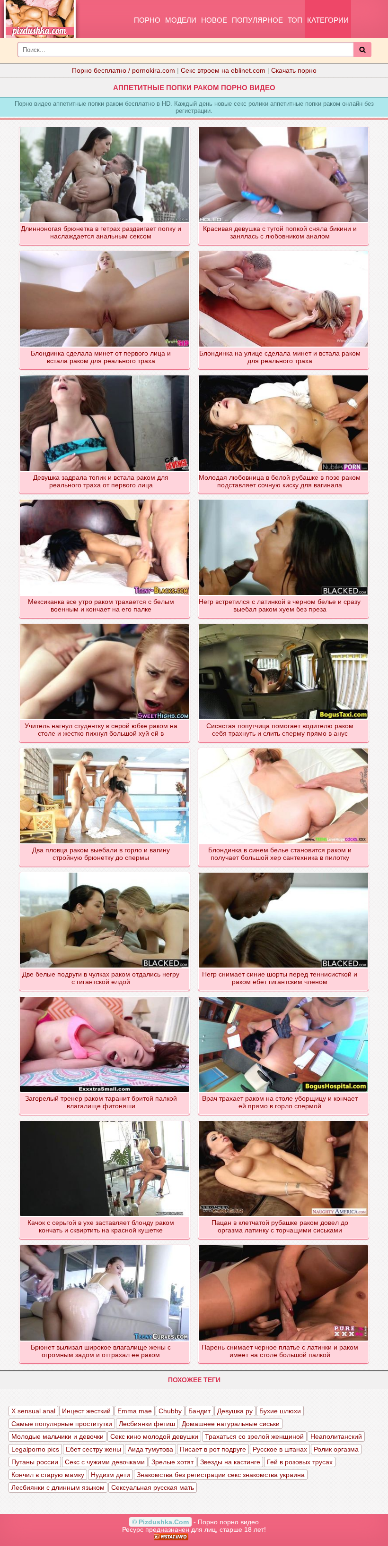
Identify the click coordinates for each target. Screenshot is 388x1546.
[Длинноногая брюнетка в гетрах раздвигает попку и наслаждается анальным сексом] (105, 127)
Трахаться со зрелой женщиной (254, 1436)
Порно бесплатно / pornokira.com (123, 70)
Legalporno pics (35, 1449)
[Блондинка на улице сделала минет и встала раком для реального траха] (283, 251)
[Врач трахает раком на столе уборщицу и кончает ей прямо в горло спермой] (283, 997)
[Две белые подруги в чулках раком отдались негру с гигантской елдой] (105, 873)
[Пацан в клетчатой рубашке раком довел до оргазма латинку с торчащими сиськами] (283, 1121)
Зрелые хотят (172, 1462)
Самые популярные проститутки (61, 1423)
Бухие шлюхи (280, 1411)
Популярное (257, 20)
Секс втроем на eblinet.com (223, 70)
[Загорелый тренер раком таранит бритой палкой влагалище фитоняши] (105, 997)
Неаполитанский (336, 1436)
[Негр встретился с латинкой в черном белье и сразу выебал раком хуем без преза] (283, 500)
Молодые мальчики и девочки (57, 1436)
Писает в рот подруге (213, 1449)
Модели (180, 20)
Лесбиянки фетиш (147, 1423)
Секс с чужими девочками (105, 1462)
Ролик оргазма (336, 1449)
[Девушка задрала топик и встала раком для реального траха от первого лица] (105, 376)
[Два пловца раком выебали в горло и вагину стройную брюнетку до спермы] (105, 749)
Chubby (170, 1411)
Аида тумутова (150, 1449)
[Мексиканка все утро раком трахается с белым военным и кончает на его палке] (105, 500)
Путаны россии (34, 1462)
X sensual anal (33, 1411)
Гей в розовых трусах (300, 1462)
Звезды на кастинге (230, 1462)
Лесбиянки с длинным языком (58, 1487)
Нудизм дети (110, 1474)
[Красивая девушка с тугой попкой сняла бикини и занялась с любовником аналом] (283, 127)
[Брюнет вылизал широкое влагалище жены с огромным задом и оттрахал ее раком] (105, 1245)
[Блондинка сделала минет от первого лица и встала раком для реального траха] (105, 251)
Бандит (199, 1411)
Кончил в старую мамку (47, 1474)
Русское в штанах (280, 1449)
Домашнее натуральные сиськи (231, 1423)
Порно (147, 20)
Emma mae (134, 1411)
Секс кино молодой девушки (154, 1436)
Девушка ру (235, 1411)
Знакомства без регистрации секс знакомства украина (221, 1474)
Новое (214, 20)
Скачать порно (294, 70)
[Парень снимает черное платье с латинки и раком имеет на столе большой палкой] (283, 1245)
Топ (295, 20)
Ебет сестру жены (93, 1449)
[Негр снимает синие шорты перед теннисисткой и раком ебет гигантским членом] (283, 873)
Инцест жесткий (86, 1411)
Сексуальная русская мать (152, 1487)
